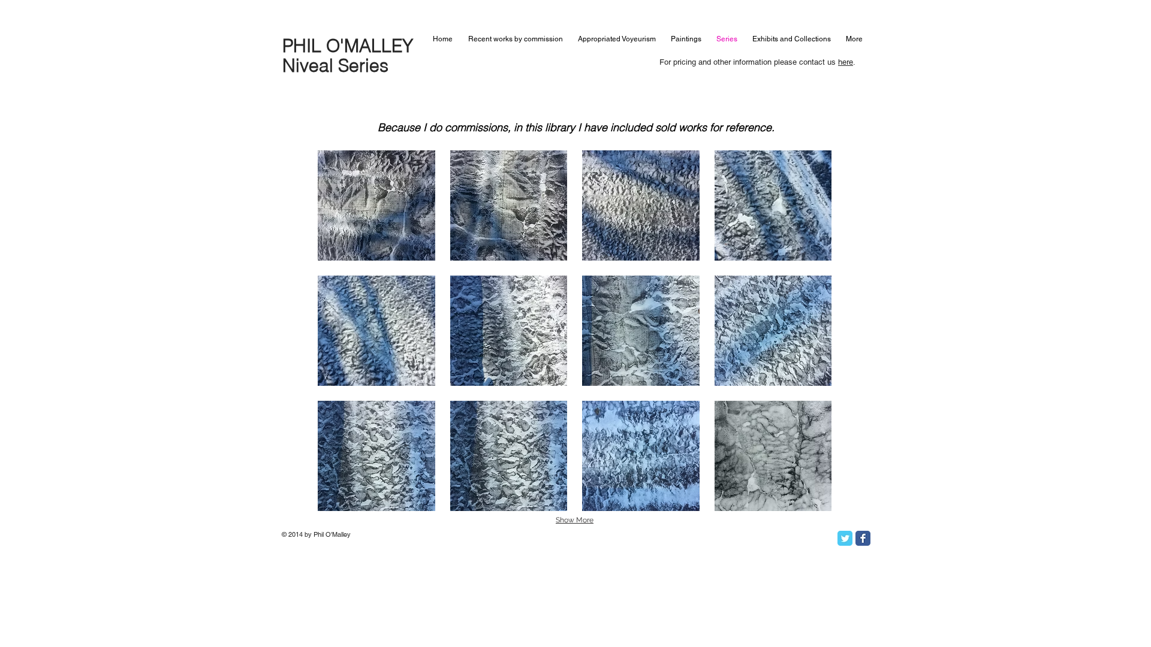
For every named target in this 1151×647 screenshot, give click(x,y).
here (845, 62)
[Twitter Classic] (844, 538)
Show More (574, 520)
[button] (376, 205)
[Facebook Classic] (862, 538)
